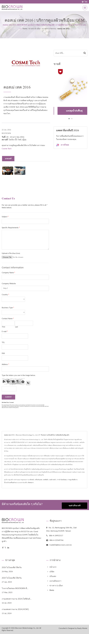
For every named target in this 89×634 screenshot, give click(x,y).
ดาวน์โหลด (64, 145)
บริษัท (51, 572)
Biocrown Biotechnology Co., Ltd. (27, 628)
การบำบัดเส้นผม (62, 479)
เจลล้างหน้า (52, 479)
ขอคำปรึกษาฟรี (74, 506)
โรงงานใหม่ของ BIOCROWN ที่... (15, 588)
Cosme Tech (6, 149)
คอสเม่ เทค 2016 (63, 29)
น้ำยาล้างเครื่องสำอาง (10, 482)
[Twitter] (5, 547)
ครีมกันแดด (38, 479)
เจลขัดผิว (45, 479)
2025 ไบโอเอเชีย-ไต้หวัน (12, 578)
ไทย (85, 2)
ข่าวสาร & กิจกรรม (49, 29)
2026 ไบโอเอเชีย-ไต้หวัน (12, 567)
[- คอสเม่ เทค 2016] (7, 171)
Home (25, 29)
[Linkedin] (8, 547)
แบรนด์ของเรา (55, 581)
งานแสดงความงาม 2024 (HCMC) (15, 609)
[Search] (84, 53)
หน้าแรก (52, 567)
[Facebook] (2, 547)
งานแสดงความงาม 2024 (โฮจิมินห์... (16, 598)
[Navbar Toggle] (84, 7)
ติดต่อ (51, 590)
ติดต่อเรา (31, 482)
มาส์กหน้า (31, 479)
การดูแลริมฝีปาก (72, 479)
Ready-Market (82, 628)
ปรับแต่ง (52, 576)
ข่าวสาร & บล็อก (35, 29)
